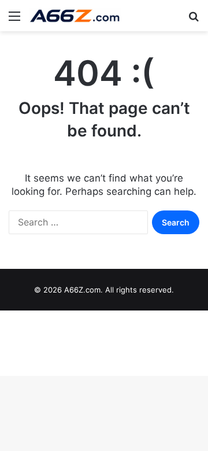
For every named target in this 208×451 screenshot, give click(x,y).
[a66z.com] (75, 15)
